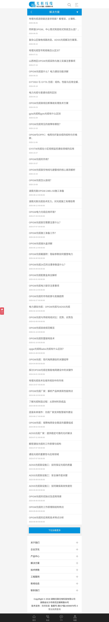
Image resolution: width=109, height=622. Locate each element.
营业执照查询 (54, 609)
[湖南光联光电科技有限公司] (41, 3)
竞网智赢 (46, 606)
